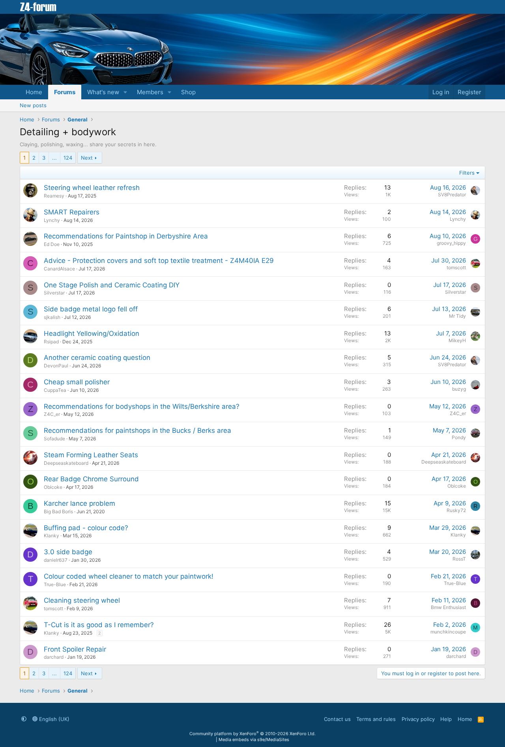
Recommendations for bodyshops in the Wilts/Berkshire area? (141, 406)
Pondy (459, 437)
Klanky (51, 535)
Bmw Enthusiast (448, 607)
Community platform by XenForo (252, 733)
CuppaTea (55, 390)
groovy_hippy (451, 243)
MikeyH (457, 340)
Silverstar (54, 293)
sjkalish (52, 317)
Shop (188, 92)
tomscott (456, 267)
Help (446, 719)
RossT (459, 559)
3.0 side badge (68, 552)
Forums (64, 92)
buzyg (459, 389)
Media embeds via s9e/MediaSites (254, 739)
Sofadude (54, 438)
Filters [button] (467, 173)
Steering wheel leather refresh (92, 188)
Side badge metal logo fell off (91, 309)
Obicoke (53, 487)
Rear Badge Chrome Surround (91, 479)
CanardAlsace (59, 269)
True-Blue (55, 584)
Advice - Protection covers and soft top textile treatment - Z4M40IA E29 (159, 261)
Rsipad (51, 342)
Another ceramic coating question (97, 357)
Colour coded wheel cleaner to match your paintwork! (128, 576)
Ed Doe (52, 244)
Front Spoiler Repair (75, 649)
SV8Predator (452, 194)
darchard (54, 657)
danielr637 (55, 560)
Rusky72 (456, 510)
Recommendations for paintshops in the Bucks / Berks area (137, 430)
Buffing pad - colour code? (86, 528)
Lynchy (52, 220)
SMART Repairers (71, 212)
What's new (103, 92)
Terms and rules (376, 719)
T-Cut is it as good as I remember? (99, 625)
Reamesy (54, 196)
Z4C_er (52, 414)
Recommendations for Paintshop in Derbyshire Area (126, 236)
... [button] (54, 158)
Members (150, 92)
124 (68, 158)
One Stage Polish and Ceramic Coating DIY (112, 285)
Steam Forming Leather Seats (91, 455)
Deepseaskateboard (66, 463)
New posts (33, 105)
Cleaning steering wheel (82, 600)
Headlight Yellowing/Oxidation (91, 333)
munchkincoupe (448, 632)
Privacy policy (418, 719)
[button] (125, 92)
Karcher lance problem (79, 503)
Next (87, 158)
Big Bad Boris (58, 511)
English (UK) (53, 719)
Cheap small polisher (77, 382)
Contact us (337, 719)
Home (34, 92)
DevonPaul (56, 366)
